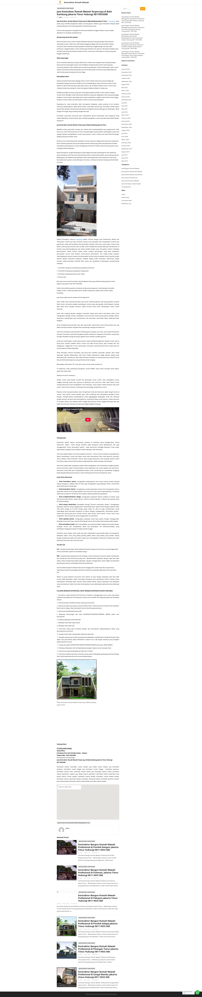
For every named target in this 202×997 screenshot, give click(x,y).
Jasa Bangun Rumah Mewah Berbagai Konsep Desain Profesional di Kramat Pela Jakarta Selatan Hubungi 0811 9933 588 (133, 28)
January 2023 (126, 69)
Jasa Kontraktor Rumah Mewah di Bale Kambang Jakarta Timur (73, 822)
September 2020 (127, 127)
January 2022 (126, 97)
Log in (123, 194)
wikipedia (79, 239)
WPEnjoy (115, 994)
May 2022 (125, 87)
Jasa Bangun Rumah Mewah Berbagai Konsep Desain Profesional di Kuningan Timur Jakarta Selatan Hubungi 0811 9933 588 (133, 54)
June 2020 (125, 136)
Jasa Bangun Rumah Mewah (130, 168)
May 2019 (125, 161)
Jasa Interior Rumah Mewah (130, 181)
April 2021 (125, 112)
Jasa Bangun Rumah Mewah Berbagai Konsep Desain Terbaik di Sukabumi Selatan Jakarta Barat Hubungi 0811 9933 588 (132, 45)
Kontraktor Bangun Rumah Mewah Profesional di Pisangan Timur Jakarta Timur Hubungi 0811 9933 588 (98, 949)
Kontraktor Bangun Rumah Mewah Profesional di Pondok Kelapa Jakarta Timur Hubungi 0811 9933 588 (97, 923)
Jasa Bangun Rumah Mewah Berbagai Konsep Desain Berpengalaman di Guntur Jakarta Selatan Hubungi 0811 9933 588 (132, 37)
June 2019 (125, 158)
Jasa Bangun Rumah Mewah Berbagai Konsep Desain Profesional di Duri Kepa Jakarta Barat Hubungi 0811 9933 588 (133, 19)
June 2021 (125, 106)
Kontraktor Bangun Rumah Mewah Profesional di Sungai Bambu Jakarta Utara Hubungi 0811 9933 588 (97, 974)
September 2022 (127, 81)
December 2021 (127, 100)
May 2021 (125, 109)
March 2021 (125, 115)
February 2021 (126, 118)
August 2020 (125, 130)
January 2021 (126, 121)
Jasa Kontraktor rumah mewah (65, 8)
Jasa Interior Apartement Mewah (132, 171)
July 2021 (124, 103)
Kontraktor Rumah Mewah (76, 2)
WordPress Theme (106, 994)
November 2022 (127, 75)
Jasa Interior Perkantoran (130, 178)
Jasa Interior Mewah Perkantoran (132, 174)
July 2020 (124, 133)
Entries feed (125, 197)
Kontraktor (112, 21)
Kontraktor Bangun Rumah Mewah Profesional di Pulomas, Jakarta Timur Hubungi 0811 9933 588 (98, 872)
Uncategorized (126, 187)
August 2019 (125, 152)
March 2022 (125, 90)
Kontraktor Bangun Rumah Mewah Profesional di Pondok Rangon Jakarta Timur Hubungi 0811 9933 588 (98, 847)
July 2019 (124, 155)
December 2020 (127, 124)
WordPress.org (126, 203)
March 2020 (125, 139)
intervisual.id (93, 397)
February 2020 (126, 143)
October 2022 (126, 78)
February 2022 (126, 94)
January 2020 (126, 146)
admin (60, 17)
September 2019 (127, 149)
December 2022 (127, 72)
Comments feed (127, 200)
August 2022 (125, 84)
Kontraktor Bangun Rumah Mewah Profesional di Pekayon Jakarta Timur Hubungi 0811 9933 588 (98, 898)
